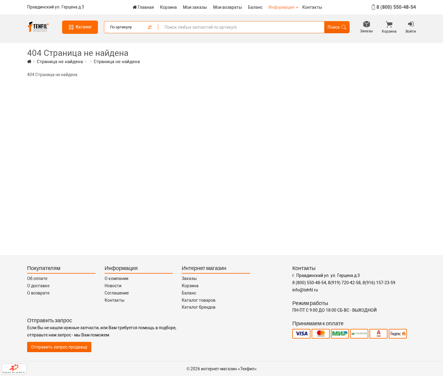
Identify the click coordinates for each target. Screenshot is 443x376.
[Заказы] (366, 25)
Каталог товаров (198, 300)
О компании (116, 278)
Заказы (189, 278)
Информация (281, 7)
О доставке (38, 285)
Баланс (255, 7)
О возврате (38, 293)
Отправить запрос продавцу (59, 347)
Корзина (168, 7)
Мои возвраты (227, 7)
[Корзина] (389, 25)
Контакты (312, 7)
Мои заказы (195, 7)
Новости (113, 285)
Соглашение (117, 293)
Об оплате (37, 278)
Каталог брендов (198, 307)
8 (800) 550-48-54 (396, 7)
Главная (146, 7)
